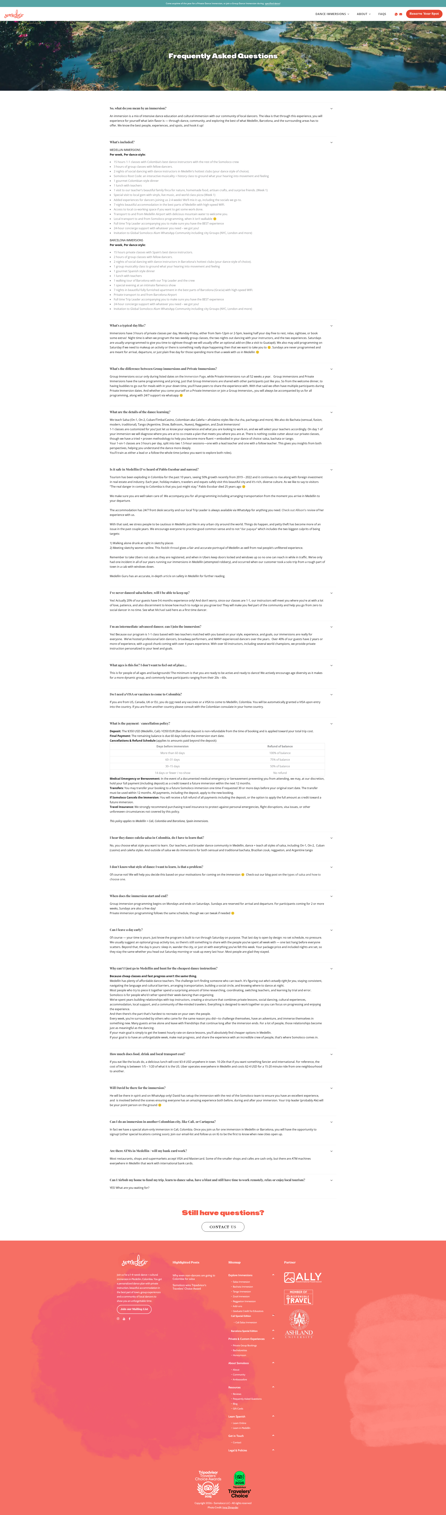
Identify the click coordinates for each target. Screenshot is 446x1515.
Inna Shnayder (230, 1507)
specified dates (272, 3)
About (236, 1369)
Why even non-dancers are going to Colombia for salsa (194, 1277)
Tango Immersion (242, 1291)
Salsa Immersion (241, 1281)
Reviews (237, 1393)
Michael (160, 610)
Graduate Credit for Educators (248, 1311)
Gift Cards (238, 1408)
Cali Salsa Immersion (246, 1322)
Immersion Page (195, 376)
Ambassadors (240, 1379)
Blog (235, 1403)
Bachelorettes (240, 1350)
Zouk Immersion (241, 1296)
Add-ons (237, 1306)
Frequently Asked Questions (247, 1398)
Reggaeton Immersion (244, 1301)
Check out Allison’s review (298, 510)
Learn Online (239, 1423)
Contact (237, 1442)
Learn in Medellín (241, 1428)
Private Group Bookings (245, 1345)
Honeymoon (239, 1355)
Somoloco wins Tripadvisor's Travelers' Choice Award (189, 1286)
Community (239, 1374)
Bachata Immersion (243, 1286)
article (167, 576)
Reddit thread (170, 548)
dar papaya (248, 529)
